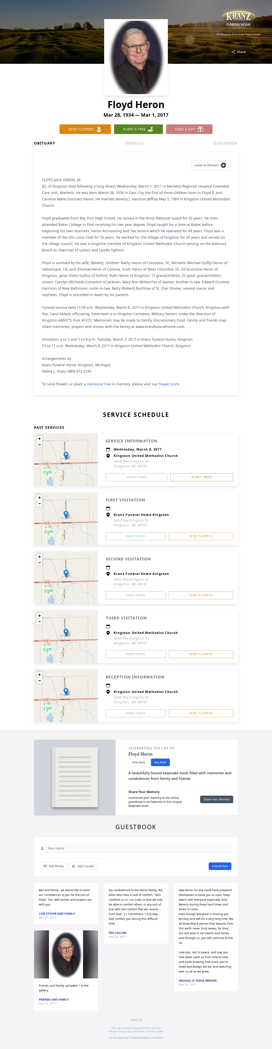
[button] (66, 456)
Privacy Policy (124, 1031)
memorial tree (99, 384)
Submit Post (220, 866)
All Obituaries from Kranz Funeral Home (238, 34)
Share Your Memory (217, 799)
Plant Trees (202, 477)
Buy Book (160, 762)
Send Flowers (201, 536)
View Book (138, 762)
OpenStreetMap (140, 1037)
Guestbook (225, 143)
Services (134, 143)
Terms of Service (147, 1031)
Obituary (44, 143)
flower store (169, 384)
